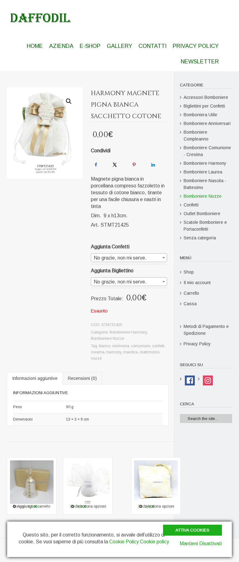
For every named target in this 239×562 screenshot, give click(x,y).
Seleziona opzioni (158, 506)
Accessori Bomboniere (206, 97)
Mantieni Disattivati (201, 543)
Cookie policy (154, 541)
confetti (158, 346)
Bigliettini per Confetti (204, 106)
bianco (104, 346)
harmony (113, 352)
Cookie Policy (124, 541)
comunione (140, 346)
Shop (189, 271)
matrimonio (149, 352)
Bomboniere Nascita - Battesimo (205, 184)
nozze (96, 358)
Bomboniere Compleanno (196, 135)
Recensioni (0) (82, 378)
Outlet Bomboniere (202, 213)
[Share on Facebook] (96, 165)
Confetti (191, 204)
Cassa (190, 303)
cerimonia (120, 346)
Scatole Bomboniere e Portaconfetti (205, 226)
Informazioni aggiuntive (35, 378)
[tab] (35, 378)
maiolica (130, 352)
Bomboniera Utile (200, 114)
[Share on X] (115, 165)
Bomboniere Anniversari (207, 123)
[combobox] (129, 257)
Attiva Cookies (192, 530)
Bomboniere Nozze (107, 338)
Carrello (191, 293)
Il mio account (197, 282)
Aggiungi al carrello (33, 506)
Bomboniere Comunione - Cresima (207, 151)
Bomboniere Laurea (203, 171)
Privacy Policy (197, 343)
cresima (98, 352)
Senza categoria (200, 237)
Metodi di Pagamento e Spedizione (206, 330)
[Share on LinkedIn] (153, 165)
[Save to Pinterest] (134, 165)
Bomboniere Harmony (128, 332)
